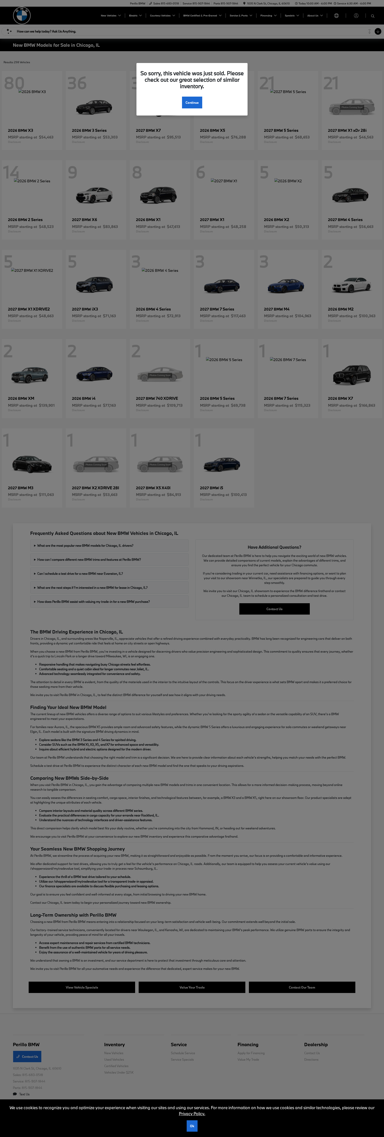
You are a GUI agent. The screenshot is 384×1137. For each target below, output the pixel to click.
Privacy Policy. (192, 1113)
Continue (192, 102)
